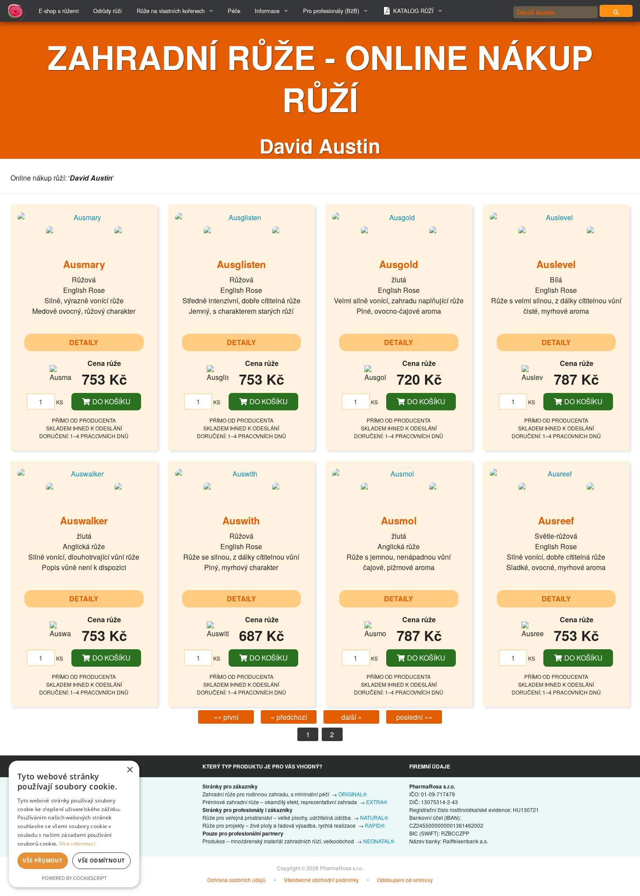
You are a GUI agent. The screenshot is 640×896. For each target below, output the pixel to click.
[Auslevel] (556, 217)
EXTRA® (376, 801)
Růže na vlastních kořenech (171, 11)
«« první (226, 717)
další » (351, 717)
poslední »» (414, 717)
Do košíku (111, 401)
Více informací (77, 843)
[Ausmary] (84, 217)
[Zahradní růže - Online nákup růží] (616, 11)
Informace (267, 11)
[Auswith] (241, 473)
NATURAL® (374, 817)
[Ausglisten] (241, 217)
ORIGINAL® (352, 794)
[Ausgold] (398, 217)
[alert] (74, 824)
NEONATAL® (378, 841)
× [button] (129, 770)
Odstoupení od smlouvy (405, 879)
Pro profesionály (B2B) (331, 11)
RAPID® (375, 825)
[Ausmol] (398, 473)
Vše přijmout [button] (42, 860)
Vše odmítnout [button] (101, 860)
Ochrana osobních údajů (236, 879)
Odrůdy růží (107, 11)
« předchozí (289, 717)
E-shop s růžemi (59, 11)
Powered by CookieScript (74, 878)
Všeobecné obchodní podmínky (321, 879)
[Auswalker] (84, 473)
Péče (234, 11)
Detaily (83, 342)
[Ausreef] (556, 473)
